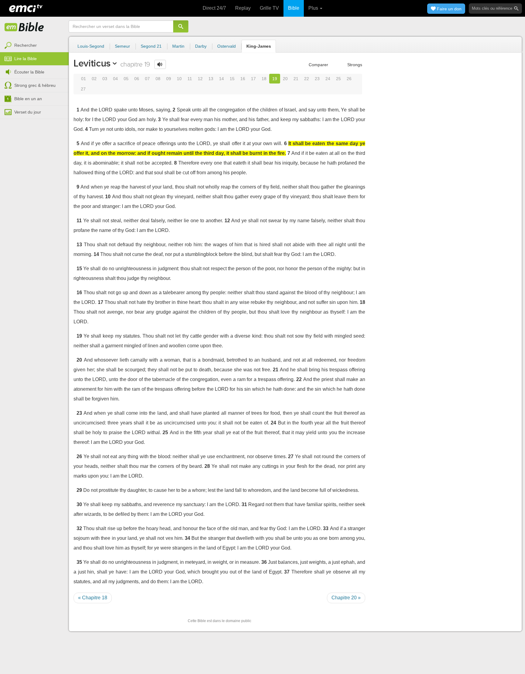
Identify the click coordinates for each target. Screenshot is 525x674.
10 (179, 78)
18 (264, 78)
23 (317, 78)
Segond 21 (151, 46)
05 (126, 78)
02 (94, 78)
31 (244, 504)
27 (83, 89)
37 (287, 571)
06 (136, 78)
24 (327, 78)
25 (338, 78)
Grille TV (269, 8)
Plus (313, 8)
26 (349, 78)
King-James (258, 46)
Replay (243, 8)
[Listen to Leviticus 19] (160, 64)
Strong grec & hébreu (35, 85)
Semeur (122, 46)
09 (168, 78)
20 (285, 78)
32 (79, 528)
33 (325, 528)
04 (115, 78)
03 (104, 78)
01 (83, 78)
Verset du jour (27, 112)
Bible (293, 8)
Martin (178, 46)
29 (79, 490)
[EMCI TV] (26, 7)
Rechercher (25, 45)
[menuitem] (34, 45)
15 (232, 78)
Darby (201, 46)
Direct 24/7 (214, 8)
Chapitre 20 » (346, 597)
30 (79, 504)
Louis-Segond (90, 46)
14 (221, 78)
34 (187, 538)
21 (295, 78)
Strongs (354, 64)
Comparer (317, 64)
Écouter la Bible (29, 72)
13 (210, 78)
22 (306, 78)
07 (147, 78)
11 (189, 78)
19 (274, 78)
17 (253, 78)
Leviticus (92, 63)
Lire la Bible (25, 58)
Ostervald (226, 46)
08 (158, 78)
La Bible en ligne (24, 27)
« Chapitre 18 (92, 597)
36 (264, 562)
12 (200, 78)
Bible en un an (28, 98)
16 (242, 78)
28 (207, 466)
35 (79, 562)
